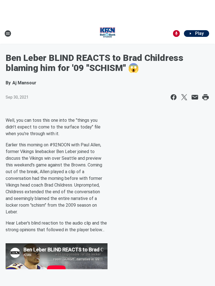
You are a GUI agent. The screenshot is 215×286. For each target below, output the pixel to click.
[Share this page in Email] (195, 97)
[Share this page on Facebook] (173, 97)
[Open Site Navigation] (7, 33)
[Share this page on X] (184, 97)
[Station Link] (107, 33)
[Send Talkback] (176, 33)
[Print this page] (205, 97)
